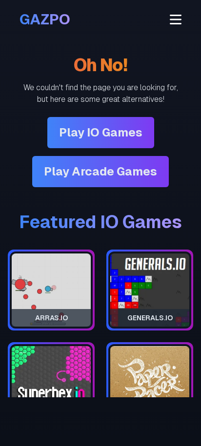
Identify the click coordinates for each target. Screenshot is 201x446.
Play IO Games (100, 132)
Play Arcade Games (100, 171)
